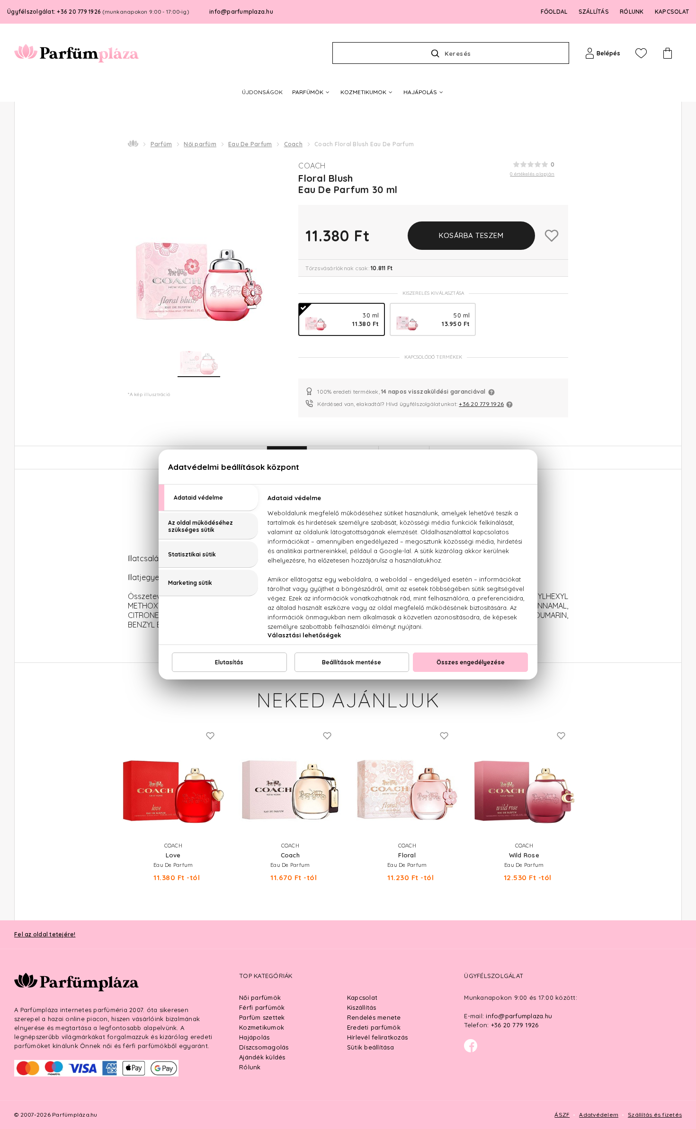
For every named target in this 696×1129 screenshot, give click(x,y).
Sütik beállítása (370, 1047)
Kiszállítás (361, 1007)
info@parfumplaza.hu (241, 11)
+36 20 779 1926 (481, 403)
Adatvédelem (598, 1114)
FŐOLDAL (554, 11)
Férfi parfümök (262, 1007)
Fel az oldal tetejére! (45, 934)
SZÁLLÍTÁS (594, 11)
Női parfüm (200, 144)
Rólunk (250, 1067)
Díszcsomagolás (264, 1047)
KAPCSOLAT (672, 11)
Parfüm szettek (262, 1017)
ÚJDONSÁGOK (262, 92)
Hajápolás (254, 1037)
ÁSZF (562, 1114)
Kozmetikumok (261, 1027)
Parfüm (161, 144)
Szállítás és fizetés (655, 1114)
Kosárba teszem (471, 235)
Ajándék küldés (262, 1057)
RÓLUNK (632, 11)
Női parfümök (260, 997)
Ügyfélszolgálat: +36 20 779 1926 (98, 11)
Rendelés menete (374, 1017)
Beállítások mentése (351, 662)
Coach (293, 144)
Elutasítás (229, 662)
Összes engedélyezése (471, 662)
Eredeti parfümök (374, 1027)
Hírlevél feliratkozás (377, 1037)
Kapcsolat (362, 997)
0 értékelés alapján (532, 174)
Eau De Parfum (250, 144)
